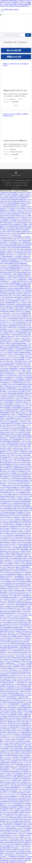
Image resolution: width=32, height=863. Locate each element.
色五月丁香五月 (15, 336)
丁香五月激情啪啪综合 (14, 265)
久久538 (2, 693)
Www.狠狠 (2, 856)
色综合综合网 (24, 265)
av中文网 (4, 393)
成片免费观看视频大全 (18, 805)
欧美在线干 (22, 432)
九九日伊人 (10, 459)
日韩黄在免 (14, 411)
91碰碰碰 (19, 531)
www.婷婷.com (20, 455)
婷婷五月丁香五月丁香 (11, 530)
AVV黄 (6, 215)
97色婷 (8, 336)
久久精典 (24, 283)
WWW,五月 (23, 203)
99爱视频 (25, 274)
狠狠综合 (20, 714)
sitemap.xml (17, 187)
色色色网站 (24, 231)
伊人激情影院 (21, 430)
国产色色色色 (13, 848)
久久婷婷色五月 (26, 256)
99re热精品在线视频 (17, 288)
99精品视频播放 (24, 549)
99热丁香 (4, 301)
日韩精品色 (24, 295)
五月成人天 (10, 354)
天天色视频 (18, 555)
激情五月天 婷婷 (6, 247)
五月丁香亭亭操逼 (14, 478)
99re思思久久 (11, 631)
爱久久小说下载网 (25, 640)
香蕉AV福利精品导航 (15, 521)
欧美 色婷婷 (19, 672)
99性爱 (15, 389)
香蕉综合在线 (16, 235)
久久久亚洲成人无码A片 (23, 356)
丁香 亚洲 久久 (20, 210)
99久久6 (12, 485)
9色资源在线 (21, 540)
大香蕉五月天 (21, 373)
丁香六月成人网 (19, 491)
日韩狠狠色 (21, 414)
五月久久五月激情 (24, 563)
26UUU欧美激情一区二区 (12, 686)
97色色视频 (27, 830)
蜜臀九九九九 (14, 208)
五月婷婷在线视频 (15, 407)
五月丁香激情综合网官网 (11, 586)
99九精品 (11, 412)
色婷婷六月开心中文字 (17, 320)
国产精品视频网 (12, 260)
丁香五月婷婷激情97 (17, 556)
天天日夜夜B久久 (23, 205)
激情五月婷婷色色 (9, 293)
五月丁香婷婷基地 (19, 471)
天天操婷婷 (16, 752)
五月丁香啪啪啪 (12, 221)
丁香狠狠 (4, 539)
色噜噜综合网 (27, 714)
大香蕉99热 (11, 716)
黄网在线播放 (25, 567)
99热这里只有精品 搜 (13, 594)
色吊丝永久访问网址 (5, 658)
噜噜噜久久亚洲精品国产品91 (12, 370)
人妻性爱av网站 (22, 279)
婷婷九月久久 (25, 682)
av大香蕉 (17, 398)
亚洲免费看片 (26, 595)
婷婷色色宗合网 (18, 469)
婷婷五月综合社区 (23, 214)
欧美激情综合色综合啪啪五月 (22, 480)
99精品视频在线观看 (24, 501)
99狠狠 (2, 586)
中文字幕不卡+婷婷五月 (11, 277)
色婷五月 (19, 595)
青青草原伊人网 (15, 784)
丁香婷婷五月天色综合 (25, 691)
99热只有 (26, 824)
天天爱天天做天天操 (20, 400)
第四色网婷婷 (5, 246)
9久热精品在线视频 (16, 343)
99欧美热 (9, 535)
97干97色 (8, 228)
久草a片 (29, 317)
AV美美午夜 (20, 745)
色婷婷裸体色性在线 (15, 642)
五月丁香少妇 (3, 214)
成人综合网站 (21, 206)
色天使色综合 (9, 588)
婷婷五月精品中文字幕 (17, 839)
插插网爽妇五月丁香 (21, 576)
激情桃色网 (25, 409)
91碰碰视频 (12, 444)
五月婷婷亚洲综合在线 (19, 503)
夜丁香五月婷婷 (13, 624)
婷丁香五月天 (13, 705)
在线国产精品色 (11, 601)
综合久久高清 (27, 496)
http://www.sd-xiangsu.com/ (22, 675)
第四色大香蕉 (26, 364)
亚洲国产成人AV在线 (12, 620)
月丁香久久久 (5, 521)
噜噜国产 (17, 704)
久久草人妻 (28, 238)
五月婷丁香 (6, 203)
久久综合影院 (20, 835)
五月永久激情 (24, 407)
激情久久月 (13, 254)
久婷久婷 (17, 217)
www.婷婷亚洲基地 (8, 816)
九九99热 (8, 327)
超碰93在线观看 (8, 263)
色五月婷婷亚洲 (9, 304)
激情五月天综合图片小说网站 (14, 711)
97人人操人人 (8, 757)
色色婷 (12, 240)
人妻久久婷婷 (12, 745)
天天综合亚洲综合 (22, 453)
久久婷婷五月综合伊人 (17, 448)
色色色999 (17, 539)
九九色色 (15, 565)
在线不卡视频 (14, 567)
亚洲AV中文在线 (16, 618)
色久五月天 (13, 610)
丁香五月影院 (9, 812)
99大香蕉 (23, 658)
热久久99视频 (5, 606)
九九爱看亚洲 (27, 320)
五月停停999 (23, 423)
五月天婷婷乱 (14, 517)
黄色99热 (15, 443)
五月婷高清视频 (4, 523)
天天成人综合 (15, 251)
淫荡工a (9, 645)
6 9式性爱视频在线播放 (18, 590)
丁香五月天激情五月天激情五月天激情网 (14, 352)
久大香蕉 (13, 274)
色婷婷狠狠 (6, 542)
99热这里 (11, 491)
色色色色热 (7, 372)
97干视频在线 (3, 349)
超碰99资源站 (5, 515)
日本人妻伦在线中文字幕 (12, 549)
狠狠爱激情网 (12, 796)
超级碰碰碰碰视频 (22, 389)
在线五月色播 (22, 761)
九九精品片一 (13, 414)
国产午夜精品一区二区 (9, 341)
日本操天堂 (18, 292)
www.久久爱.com (21, 528)
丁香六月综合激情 (16, 773)
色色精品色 (21, 649)
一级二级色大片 (12, 324)
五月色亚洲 (7, 299)
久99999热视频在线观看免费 (19, 247)
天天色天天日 (20, 542)
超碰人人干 (27, 450)
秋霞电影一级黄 (22, 748)
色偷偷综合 (16, 226)
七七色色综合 (7, 739)
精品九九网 (17, 507)
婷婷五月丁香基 (14, 585)
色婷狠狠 (19, 636)
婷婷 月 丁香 (20, 270)
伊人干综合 (3, 590)
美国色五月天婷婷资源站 (23, 476)
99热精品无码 (23, 853)
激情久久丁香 (16, 697)
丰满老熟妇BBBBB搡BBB (17, 695)
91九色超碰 (19, 768)
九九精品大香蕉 (6, 753)
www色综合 (16, 340)
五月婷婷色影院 (17, 402)
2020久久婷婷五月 (7, 315)
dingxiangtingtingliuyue (6, 237)
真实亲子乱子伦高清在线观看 (21, 230)
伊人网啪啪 (18, 574)
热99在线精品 (21, 792)
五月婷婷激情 (3, 716)
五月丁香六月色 (10, 309)
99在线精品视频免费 (17, 775)
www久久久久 (13, 427)
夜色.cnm (26, 629)
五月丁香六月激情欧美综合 (23, 494)
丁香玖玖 (5, 244)
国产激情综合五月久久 (24, 322)
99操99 (26, 821)
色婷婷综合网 (22, 277)
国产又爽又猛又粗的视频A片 (18, 665)
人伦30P (19, 668)
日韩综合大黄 (13, 363)
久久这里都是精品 (22, 416)
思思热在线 (27, 455)
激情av (7, 283)
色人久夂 (26, 775)
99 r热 (15, 453)
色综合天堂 (5, 308)
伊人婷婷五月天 (19, 293)
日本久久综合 (14, 432)
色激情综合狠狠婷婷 (21, 604)
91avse (22, 638)
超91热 (4, 473)
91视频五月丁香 (6, 695)
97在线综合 (25, 615)
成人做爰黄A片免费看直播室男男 (11, 269)
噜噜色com (12, 404)
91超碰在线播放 (20, 349)
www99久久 (21, 530)
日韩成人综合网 (7, 725)
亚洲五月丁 (22, 599)
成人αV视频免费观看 (17, 535)
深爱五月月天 (3, 547)
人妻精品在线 (24, 533)
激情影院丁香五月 (5, 254)
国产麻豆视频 (3, 457)
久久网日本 (20, 833)
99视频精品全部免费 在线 (12, 681)
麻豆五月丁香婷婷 (16, 498)
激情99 (4, 588)
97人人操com (3, 480)
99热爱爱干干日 (4, 499)
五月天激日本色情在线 (17, 629)
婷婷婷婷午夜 (13, 540)
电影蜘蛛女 (20, 817)
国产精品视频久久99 (5, 439)
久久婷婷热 (19, 499)
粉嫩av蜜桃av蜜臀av (15, 283)
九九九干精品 (5, 361)
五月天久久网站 (6, 567)
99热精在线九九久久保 (10, 835)
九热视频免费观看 (24, 565)
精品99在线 (7, 201)
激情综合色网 (22, 823)
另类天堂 (5, 404)
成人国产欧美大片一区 (11, 720)
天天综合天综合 (22, 375)
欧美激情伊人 (24, 794)
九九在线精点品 (20, 437)
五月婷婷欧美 (5, 771)
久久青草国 (21, 452)
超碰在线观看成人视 (15, 771)
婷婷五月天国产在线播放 (13, 231)
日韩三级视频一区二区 (25, 759)
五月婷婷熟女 (7, 689)
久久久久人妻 (6, 665)
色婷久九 (19, 483)
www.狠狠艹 (3, 231)
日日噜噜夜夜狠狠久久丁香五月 (13, 388)
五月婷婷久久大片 (15, 729)
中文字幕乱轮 (6, 386)
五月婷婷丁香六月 (9, 420)
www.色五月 (25, 555)
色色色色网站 (18, 377)
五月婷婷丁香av (4, 322)
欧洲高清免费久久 (19, 746)
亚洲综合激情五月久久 (23, 201)
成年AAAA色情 (22, 586)
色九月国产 (21, 496)
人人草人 (20, 670)
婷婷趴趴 (28, 826)
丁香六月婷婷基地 (26, 290)
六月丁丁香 (28, 412)
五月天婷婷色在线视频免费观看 (10, 787)
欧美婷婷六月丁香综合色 (9, 476)
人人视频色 (24, 224)
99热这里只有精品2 (24, 428)
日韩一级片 (8, 295)
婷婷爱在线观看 (16, 658)
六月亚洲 (9, 249)
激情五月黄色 (5, 334)
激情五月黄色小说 (5, 475)
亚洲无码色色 (10, 350)
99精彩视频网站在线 (7, 464)
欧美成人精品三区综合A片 (10, 798)
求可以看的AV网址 (5, 729)
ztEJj (20, 567)
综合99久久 (26, 361)
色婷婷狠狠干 (3, 732)
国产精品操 (15, 734)
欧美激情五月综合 (26, 272)
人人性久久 (11, 810)
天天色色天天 (7, 734)
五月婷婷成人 (27, 808)
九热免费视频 (3, 260)
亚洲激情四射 (19, 764)
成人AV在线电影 (12, 636)
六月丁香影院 (5, 533)
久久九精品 (27, 379)
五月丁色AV (10, 539)
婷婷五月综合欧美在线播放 (22, 842)
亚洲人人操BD (10, 555)
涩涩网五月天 (12, 808)
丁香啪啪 (29, 279)
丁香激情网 (20, 807)
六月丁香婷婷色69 (5, 240)
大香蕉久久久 (3, 489)
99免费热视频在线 (26, 521)
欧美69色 (6, 363)
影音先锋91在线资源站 (15, 258)
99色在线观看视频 (24, 331)
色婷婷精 (10, 331)
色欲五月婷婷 (27, 253)
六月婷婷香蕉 (19, 709)
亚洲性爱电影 (20, 393)
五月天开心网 (19, 544)
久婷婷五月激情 (20, 425)
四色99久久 (19, 700)
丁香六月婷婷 (13, 595)
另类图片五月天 (21, 698)
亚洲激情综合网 (8, 830)
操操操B (22, 739)
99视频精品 (3, 434)
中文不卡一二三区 (19, 588)
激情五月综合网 (25, 618)
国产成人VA (26, 654)
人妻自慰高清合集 (24, 810)
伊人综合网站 (22, 446)
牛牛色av (19, 791)
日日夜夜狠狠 (19, 253)
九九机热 (9, 288)
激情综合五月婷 (12, 462)
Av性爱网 (13, 201)
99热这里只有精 (20, 736)
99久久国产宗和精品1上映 (20, 396)
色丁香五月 (27, 318)
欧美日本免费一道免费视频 (9, 531)
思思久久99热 (15, 739)
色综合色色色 (3, 544)
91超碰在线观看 (16, 436)
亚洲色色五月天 (8, 338)
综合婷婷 (27, 643)
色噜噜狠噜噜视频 (14, 203)
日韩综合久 (21, 814)
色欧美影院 (7, 784)
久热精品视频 (16, 844)
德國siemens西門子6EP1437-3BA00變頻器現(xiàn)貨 (16, 90)
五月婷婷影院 (12, 528)
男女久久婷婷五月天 (21, 457)
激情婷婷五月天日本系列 (12, 570)
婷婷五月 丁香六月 (16, 613)
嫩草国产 (4, 650)
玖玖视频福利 (19, 512)
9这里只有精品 (16, 718)
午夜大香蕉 (7, 517)
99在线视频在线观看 (15, 380)
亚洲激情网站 (15, 627)
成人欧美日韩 (9, 396)
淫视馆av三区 (23, 837)
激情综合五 (24, 684)
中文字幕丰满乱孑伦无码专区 (10, 814)
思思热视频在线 (7, 846)
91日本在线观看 (14, 475)
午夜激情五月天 (15, 634)
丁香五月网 (11, 480)
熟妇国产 (27, 631)
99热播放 (6, 553)
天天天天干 (16, 837)
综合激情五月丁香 (10, 640)
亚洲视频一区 (11, 349)
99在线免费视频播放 (13, 301)
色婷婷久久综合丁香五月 (8, 455)
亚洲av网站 (16, 652)
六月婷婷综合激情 (24, 846)
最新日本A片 (18, 562)
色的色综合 (23, 553)
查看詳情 (16, 105)
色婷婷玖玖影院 (4, 558)
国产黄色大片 (28, 789)
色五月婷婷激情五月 (8, 377)
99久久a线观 (11, 292)
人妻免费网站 (15, 666)
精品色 (14, 483)
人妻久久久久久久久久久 (8, 654)
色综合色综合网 (20, 723)
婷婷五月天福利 (12, 730)
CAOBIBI (4, 313)
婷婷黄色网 (24, 304)
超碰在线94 (12, 512)
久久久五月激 (7, 615)
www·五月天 (19, 654)
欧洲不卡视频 (25, 721)
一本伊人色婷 (16, 222)
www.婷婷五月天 (22, 411)
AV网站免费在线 (11, 707)
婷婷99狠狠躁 (6, 441)
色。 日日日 (8, 483)
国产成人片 (27, 281)
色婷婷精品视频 (11, 393)
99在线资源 (21, 851)
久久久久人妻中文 (15, 769)
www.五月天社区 (21, 462)
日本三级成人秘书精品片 (15, 215)
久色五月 (26, 839)
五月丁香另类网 (4, 745)
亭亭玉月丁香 (17, 464)
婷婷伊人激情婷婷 (6, 450)
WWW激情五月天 (4, 281)
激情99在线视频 (14, 347)
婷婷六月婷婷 (27, 444)
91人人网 (21, 517)
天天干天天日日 (13, 357)
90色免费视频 (3, 807)
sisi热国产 (2, 309)
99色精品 (28, 372)
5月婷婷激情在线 (4, 414)
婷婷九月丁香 (10, 579)
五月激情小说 (22, 620)
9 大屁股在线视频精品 (19, 569)
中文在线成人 (10, 276)
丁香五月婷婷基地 (19, 602)
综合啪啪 (23, 386)
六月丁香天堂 (24, 418)
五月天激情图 (19, 482)
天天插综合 (24, 370)
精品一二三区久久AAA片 (13, 313)
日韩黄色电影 (23, 226)
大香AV (8, 448)
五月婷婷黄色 (23, 634)
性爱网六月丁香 (26, 327)
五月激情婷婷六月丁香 (6, 503)
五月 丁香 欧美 (13, 322)
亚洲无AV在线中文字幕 (13, 782)
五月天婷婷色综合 (23, 617)
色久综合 (4, 354)
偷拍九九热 (8, 718)
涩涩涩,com (20, 677)
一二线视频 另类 (14, 281)
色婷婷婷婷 (12, 311)
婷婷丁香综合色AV (18, 688)
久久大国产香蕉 (23, 219)
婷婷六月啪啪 (19, 341)
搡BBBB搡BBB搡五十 (13, 647)
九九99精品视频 (6, 379)
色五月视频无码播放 (23, 732)
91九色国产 (22, 301)
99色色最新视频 (21, 333)
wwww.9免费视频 (20, 492)
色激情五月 (7, 629)
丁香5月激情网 (15, 501)
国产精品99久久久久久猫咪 (21, 572)
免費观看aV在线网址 (18, 812)
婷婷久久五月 (11, 457)
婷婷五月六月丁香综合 (19, 608)
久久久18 (21, 366)
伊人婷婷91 (5, 368)
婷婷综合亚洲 (21, 514)
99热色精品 (7, 613)
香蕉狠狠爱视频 (15, 441)
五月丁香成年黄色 (25, 539)
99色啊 (21, 281)
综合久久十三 (14, 372)
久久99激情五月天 (23, 705)
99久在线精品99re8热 (25, 347)
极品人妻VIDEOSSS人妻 (6, 849)
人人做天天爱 (12, 785)
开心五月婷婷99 (13, 670)
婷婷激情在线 (19, 345)
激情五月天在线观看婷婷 (8, 267)
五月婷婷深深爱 (4, 748)
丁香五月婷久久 (11, 633)
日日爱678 (25, 402)
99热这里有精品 (10, 672)
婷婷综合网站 (19, 444)
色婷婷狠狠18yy (13, 862)
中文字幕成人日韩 (23, 551)
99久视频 (22, 832)
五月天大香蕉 (20, 796)
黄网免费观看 (23, 647)
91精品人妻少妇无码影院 (21, 716)
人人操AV (19, 679)
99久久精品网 (6, 778)
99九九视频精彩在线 (12, 526)
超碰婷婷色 (10, 608)
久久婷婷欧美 (26, 297)
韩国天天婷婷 (21, 862)
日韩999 (4, 459)
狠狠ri (12, 228)
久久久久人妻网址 (16, 299)
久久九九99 (13, 679)
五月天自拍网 (14, 778)
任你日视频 (23, 645)
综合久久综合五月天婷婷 (18, 581)
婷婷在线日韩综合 (11, 270)
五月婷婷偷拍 (7, 581)
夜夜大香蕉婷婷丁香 (15, 409)
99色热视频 (18, 384)
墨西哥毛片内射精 (21, 324)
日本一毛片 (10, 235)
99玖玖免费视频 (11, 345)
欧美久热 (25, 768)
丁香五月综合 (11, 384)
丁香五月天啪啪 (13, 748)
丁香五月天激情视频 (11, 698)
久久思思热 (5, 624)
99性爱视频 (13, 487)
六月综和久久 (3, 510)
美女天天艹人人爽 (5, 705)
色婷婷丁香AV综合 (17, 508)
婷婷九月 (7, 546)
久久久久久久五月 (17, 615)
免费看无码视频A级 (19, 306)
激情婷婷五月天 (4, 258)
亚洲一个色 (11, 547)
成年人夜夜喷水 (23, 315)
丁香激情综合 (9, 443)
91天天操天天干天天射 (10, 233)
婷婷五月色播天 (7, 666)
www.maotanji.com (25, 269)
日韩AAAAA (7, 432)
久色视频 (18, 707)
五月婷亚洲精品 (14, 761)
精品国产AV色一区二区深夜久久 (19, 302)
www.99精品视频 (4, 206)
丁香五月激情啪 (13, 558)
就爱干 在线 (15, 315)
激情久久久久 (23, 627)
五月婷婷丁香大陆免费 (6, 697)
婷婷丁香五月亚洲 (7, 750)
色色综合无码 (7, 524)
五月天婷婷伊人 (7, 826)
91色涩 (11, 242)
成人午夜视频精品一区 (16, 661)
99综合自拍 (23, 249)
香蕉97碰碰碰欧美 (21, 233)
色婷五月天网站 (9, 675)
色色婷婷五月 (25, 642)
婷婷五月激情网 (26, 487)
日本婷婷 (9, 590)
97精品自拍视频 (18, 354)
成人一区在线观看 (16, 256)
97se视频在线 (21, 368)
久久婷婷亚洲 (23, 336)
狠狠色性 (29, 249)
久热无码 (10, 569)
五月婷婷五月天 (24, 217)
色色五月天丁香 (21, 611)
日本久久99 (23, 466)
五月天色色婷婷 (11, 437)
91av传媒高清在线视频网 (22, 485)
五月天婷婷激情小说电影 (16, 821)
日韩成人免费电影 (21, 460)
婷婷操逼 (10, 489)
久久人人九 (23, 787)
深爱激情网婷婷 (13, 368)
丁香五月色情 (15, 759)
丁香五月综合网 (16, 272)
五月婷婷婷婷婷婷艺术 (18, 439)
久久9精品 (23, 441)
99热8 (4, 707)
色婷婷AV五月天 (6, 224)
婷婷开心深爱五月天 (23, 558)
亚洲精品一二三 (26, 343)
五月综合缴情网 (17, 237)
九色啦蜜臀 (6, 585)
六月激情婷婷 (23, 782)
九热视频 (4, 384)
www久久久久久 (23, 261)
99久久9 (19, 487)
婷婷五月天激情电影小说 (10, 514)
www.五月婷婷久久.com (10, 279)
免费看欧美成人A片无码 (6, 286)
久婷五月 (6, 853)
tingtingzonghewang (15, 533)
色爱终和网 (13, 246)
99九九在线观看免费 (23, 624)
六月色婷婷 (17, 519)
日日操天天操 (15, 249)
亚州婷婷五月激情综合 (14, 510)
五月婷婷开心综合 (18, 830)
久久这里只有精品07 (12, 391)
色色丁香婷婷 (3, 331)
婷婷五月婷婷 (23, 251)
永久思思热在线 (20, 633)
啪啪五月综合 (14, 691)
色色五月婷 (28, 805)
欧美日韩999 (8, 837)
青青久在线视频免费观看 (12, 261)
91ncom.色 (6, 723)
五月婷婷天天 (5, 679)
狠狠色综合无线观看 (10, 762)
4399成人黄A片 (15, 753)
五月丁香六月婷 (8, 652)
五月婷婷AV (11, 592)
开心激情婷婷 (7, 663)
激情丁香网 (25, 562)
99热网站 (20, 318)
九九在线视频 (9, 563)
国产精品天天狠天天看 (20, 819)
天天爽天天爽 (18, 350)
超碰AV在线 (8, 436)
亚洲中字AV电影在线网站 (17, 643)
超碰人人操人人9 (19, 789)
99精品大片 (3, 366)
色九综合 (28, 212)
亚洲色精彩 (16, 489)
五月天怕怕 (25, 679)
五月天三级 (20, 260)
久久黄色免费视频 (9, 418)
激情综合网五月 (24, 510)
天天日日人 (14, 546)
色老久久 (2, 436)
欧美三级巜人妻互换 (12, 617)
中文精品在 (9, 251)
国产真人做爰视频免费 (24, 505)
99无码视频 (28, 542)
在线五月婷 (15, 583)
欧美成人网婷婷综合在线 (9, 833)
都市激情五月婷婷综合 (13, 205)
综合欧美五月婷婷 (13, 801)
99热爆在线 (3, 288)
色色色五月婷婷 (27, 508)
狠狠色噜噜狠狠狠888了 (8, 364)
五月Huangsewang (8, 572)
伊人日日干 (5, 670)
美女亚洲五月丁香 (24, 674)
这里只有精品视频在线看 (20, 263)
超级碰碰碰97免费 (25, 285)
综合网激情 (23, 317)
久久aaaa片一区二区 (12, 329)
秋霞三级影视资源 (16, 224)
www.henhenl (3, 265)
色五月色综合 (14, 551)
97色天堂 (5, 741)
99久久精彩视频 (16, 524)
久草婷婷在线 (16, 466)
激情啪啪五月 (3, 292)
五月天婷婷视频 (23, 734)
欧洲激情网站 (18, 547)
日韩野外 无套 (27, 556)
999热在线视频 (25, 729)
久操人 (17, 640)
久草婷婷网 (7, 409)
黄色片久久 (15, 599)
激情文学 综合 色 (19, 727)
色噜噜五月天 (22, 755)
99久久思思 (22, 372)
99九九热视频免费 (11, 421)
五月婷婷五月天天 (10, 253)
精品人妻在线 (15, 689)
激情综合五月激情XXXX (20, 849)
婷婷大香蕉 (12, 499)
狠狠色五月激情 (7, 702)
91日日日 (24, 483)
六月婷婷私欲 (27, 308)
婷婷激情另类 (23, 737)
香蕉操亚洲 (28, 750)
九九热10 (17, 404)
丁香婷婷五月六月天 (12, 649)
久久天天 (5, 375)
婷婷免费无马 (15, 674)
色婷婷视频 (26, 499)
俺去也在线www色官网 (18, 750)
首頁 (15, 42)
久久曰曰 (18, 327)
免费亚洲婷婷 (6, 501)
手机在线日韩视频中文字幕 (21, 578)
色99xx (5, 800)
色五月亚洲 (17, 395)
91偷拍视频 (8, 823)
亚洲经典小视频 (4, 862)
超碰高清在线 (26, 240)
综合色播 (19, 325)
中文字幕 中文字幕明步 (17, 622)
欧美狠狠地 (10, 230)
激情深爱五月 (13, 496)
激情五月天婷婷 (6, 634)
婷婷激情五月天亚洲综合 (14, 290)
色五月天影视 (10, 395)
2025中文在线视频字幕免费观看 (21, 286)
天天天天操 (21, 798)
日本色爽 (9, 855)
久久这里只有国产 (21, 254)
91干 (26, 814)
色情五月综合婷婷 (15, 423)
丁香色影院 (13, 780)
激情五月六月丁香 (10, 700)
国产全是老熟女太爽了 (8, 766)
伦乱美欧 (4, 709)
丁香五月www (23, 666)
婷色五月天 (21, 523)
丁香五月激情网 (8, 226)
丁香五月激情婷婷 (24, 757)
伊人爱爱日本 (3, 810)
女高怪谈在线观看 (12, 318)
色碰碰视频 (28, 858)
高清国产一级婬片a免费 (23, 610)
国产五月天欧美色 (14, 537)
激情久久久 (16, 242)
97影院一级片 (18, 420)
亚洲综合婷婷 (9, 746)
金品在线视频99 (12, 611)
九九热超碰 (17, 304)
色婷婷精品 (23, 222)
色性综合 (2, 373)
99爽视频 (9, 721)
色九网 (13, 327)
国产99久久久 (12, 333)
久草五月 (8, 498)
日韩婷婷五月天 (9, 684)
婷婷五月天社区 (22, 363)
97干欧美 (7, 773)
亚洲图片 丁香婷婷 (22, 780)
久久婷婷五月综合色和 (6, 199)
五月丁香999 (15, 846)
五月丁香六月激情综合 (13, 366)
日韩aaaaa (13, 659)
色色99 (11, 565)
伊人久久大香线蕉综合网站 (14, 650)
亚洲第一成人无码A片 (11, 430)
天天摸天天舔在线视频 (18, 359)
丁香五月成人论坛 (20, 311)
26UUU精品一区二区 (5, 618)
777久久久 (17, 794)
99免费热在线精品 (15, 553)
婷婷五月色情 (27, 746)
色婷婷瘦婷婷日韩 (12, 800)
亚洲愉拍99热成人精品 (21, 309)
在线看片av (13, 723)
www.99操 (16, 563)
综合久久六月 (3, 318)
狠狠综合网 (8, 556)
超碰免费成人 (28, 730)
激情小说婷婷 (18, 713)
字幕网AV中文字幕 (19, 412)
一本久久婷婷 (24, 404)
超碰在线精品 (20, 858)
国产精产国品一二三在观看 (14, 682)
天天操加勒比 (11, 210)
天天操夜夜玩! (26, 636)
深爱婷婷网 (5, 311)
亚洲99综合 (11, 656)
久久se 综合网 (10, 471)
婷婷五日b (21, 526)
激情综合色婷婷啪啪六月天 (19, 702)
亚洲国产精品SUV (12, 732)
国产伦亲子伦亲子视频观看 (17, 606)
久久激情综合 (19, 364)
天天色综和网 (23, 686)
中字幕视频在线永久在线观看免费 (11, 467)
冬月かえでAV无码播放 (17, 379)
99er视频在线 (3, 569)
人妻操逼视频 (6, 405)
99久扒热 (17, 592)
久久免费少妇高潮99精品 (16, 334)
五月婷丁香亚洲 (9, 212)
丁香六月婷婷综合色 (23, 778)
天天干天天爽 (18, 766)
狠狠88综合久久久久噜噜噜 (10, 382)
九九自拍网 (28, 656)
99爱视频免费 (10, 217)
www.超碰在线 (11, 709)
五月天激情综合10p (8, 306)
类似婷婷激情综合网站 (25, 478)
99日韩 (8, 274)
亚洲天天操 (24, 299)
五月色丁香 (20, 473)
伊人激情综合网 (8, 453)
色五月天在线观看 (25, 489)
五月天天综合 (20, 730)
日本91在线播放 (22, 427)
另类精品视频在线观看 (24, 800)
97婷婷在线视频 (12, 807)
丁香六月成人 (20, 238)
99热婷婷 (17, 638)
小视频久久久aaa (4, 761)
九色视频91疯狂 (26, 434)
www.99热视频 (20, 659)
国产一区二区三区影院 (11, 452)
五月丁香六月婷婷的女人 (6, 507)
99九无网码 (19, 560)
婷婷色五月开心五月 (7, 389)
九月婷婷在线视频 (8, 402)
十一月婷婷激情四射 (11, 856)
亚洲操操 (7, 407)
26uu (29, 848)
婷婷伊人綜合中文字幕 (24, 720)
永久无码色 (17, 418)
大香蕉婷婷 (20, 274)
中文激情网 (11, 704)
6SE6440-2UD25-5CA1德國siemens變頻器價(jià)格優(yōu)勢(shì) (16, 140)
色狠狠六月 (12, 308)
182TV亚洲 (3, 832)
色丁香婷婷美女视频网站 (25, 329)
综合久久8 (6, 792)
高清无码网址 (7, 583)
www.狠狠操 (13, 542)
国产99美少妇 (15, 645)
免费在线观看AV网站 (12, 755)
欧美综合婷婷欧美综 (20, 276)
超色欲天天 (8, 359)
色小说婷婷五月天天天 (26, 743)
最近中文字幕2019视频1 (18, 826)
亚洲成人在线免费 (13, 505)
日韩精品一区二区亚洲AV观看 (21, 597)
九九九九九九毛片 (15, 386)
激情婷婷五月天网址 (23, 801)
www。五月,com (22, 848)
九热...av (24, 215)
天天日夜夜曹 (25, 237)
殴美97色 (11, 398)
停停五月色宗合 (25, 395)
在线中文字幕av (13, 375)
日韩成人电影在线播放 (16, 297)
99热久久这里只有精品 (16, 361)
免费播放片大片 (12, 668)
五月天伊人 (28, 727)
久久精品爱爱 (10, 602)
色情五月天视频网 (11, 473)
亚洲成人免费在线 (25, 507)
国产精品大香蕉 (24, 594)
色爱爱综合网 (18, 228)
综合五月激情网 (13, 244)
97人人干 (11, 578)
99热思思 (6, 537)
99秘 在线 (7, 347)
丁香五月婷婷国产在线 (9, 494)
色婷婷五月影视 (13, 523)
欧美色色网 (28, 437)
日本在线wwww (26, 498)
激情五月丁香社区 (9, 713)
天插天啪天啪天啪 (6, 272)
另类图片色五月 (16, 721)
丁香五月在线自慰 (19, 656)
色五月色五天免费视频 (14, 285)
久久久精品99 (13, 792)
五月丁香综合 (18, 240)
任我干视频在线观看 (8, 842)
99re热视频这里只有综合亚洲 (8, 860)
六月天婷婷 (3, 274)
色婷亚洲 (7, 411)
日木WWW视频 (6, 622)
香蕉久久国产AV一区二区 (9, 416)
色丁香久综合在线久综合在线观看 (19, 515)
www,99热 (2, 446)
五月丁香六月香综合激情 (13, 803)
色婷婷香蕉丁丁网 (11, 576)
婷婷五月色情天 (19, 308)
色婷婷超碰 (13, 858)
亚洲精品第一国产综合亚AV (10, 219)
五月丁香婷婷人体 (25, 398)
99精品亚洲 (15, 725)
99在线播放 (13, 791)
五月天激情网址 (7, 775)
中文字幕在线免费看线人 (10, 714)
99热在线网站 (21, 856)
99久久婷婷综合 (21, 421)
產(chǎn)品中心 (23, 42)
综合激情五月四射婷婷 (25, 585)
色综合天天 (3, 270)
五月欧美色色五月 (24, 753)
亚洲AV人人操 (9, 819)
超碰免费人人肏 (27, 473)
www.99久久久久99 (5, 643)
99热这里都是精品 (9, 400)
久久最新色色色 (7, 824)
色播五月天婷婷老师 (19, 459)
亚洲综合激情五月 (24, 681)
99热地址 (2, 251)
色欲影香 (28, 432)
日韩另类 (28, 441)
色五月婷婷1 (6, 858)
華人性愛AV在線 (26, 860)
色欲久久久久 (12, 460)
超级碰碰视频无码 (19, 579)
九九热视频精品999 (25, 704)
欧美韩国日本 (13, 206)
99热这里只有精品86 (22, 221)
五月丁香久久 (5, 661)
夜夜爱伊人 (26, 670)
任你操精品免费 (12, 817)
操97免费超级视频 (11, 325)
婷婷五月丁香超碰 (14, 853)
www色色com (22, 443)
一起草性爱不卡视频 (17, 450)
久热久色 (3, 230)
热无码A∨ (6, 821)
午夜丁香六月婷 (8, 844)
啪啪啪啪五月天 (26, 258)
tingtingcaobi (25, 650)
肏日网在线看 (23, 475)
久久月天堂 (25, 713)
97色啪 (22, 652)
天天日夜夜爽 (9, 688)
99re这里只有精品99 (20, 212)
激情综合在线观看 (12, 214)
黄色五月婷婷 (10, 434)
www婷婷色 (15, 757)
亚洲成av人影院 (12, 238)
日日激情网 (15, 823)
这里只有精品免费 (14, 428)
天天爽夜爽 (21, 357)
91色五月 (17, 737)
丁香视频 (12, 768)
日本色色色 (26, 420)
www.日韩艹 (3, 620)
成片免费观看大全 (5, 791)
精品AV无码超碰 (4, 528)
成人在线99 (21, 391)
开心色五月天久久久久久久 (12, 626)
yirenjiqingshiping (15, 317)
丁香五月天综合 (16, 295)
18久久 (23, 693)
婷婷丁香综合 (5, 427)
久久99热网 (24, 844)
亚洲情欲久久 (10, 638)
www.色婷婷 (18, 434)
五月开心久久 (6, 839)
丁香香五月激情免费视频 (24, 546)
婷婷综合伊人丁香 (10, 492)
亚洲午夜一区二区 (25, 592)
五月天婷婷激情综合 (17, 824)
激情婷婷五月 (6, 769)
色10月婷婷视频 (6, 302)
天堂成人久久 (10, 562)
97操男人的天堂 (9, 789)
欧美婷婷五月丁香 (10, 560)
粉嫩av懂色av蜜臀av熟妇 (19, 199)
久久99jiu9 (6, 743)
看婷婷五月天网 (20, 631)
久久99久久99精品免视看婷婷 (8, 828)
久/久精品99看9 (18, 816)
